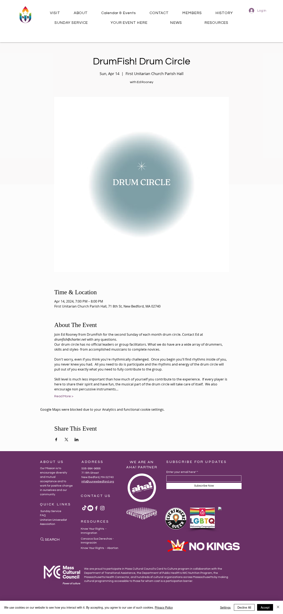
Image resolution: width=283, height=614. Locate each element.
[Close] (278, 607)
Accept (265, 607)
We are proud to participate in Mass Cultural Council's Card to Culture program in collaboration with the (153, 568)
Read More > (63, 396)
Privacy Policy (164, 607)
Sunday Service (50, 511)
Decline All (244, 607)
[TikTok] (84, 508)
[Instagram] (102, 508)
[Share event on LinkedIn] (77, 439)
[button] (55, 13)
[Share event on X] (66, 439)
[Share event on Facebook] (56, 439)
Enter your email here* (181, 472)
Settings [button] (225, 607)
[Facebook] (96, 508)
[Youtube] (90, 508)
